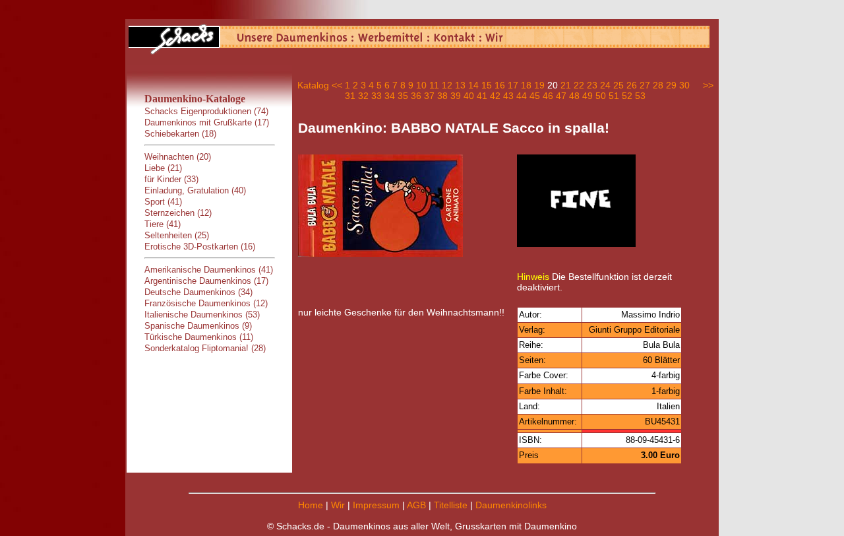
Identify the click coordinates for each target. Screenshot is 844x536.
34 (389, 95)
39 (455, 95)
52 (627, 95)
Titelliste (450, 505)
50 (600, 95)
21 (565, 85)
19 (539, 85)
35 (403, 95)
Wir (338, 505)
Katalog (313, 85)
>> (708, 85)
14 (473, 85)
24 (605, 85)
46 (548, 95)
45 (534, 95)
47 (561, 95)
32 (363, 95)
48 (574, 95)
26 (631, 85)
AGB (416, 505)
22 (579, 85)
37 (429, 95)
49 (587, 95)
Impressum (376, 505)
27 (645, 85)
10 (421, 85)
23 (592, 85)
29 (671, 85)
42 (495, 95)
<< (337, 85)
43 (508, 95)
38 (442, 95)
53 (640, 95)
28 (658, 85)
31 (350, 95)
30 (684, 85)
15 (486, 85)
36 (416, 95)
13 (460, 85)
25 (618, 85)
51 (614, 95)
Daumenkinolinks (511, 505)
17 (513, 85)
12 (447, 85)
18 (526, 85)
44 (521, 95)
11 (434, 85)
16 (500, 85)
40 (469, 95)
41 (482, 95)
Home (310, 505)
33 (376, 95)
